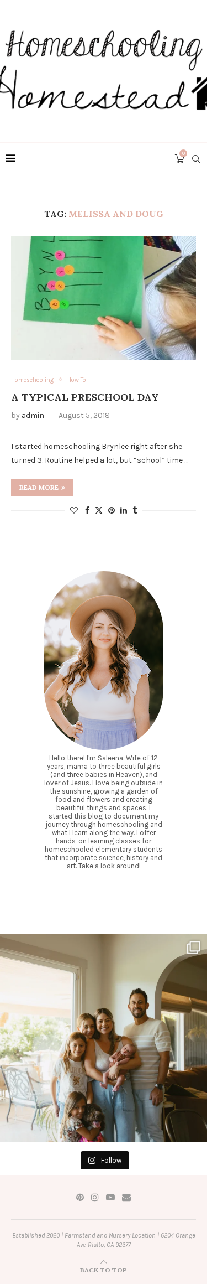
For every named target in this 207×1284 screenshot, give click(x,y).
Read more (39, 487)
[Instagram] (95, 1197)
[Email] (126, 1197)
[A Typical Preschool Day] (103, 297)
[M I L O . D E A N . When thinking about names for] (103, 1038)
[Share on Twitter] (99, 510)
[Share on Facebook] (87, 510)
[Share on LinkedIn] (123, 510)
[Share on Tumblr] (134, 510)
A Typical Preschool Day (85, 397)
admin (33, 415)
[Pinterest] (80, 1197)
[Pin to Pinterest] (111, 510)
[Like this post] (74, 510)
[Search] (195, 159)
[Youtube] (110, 1197)
